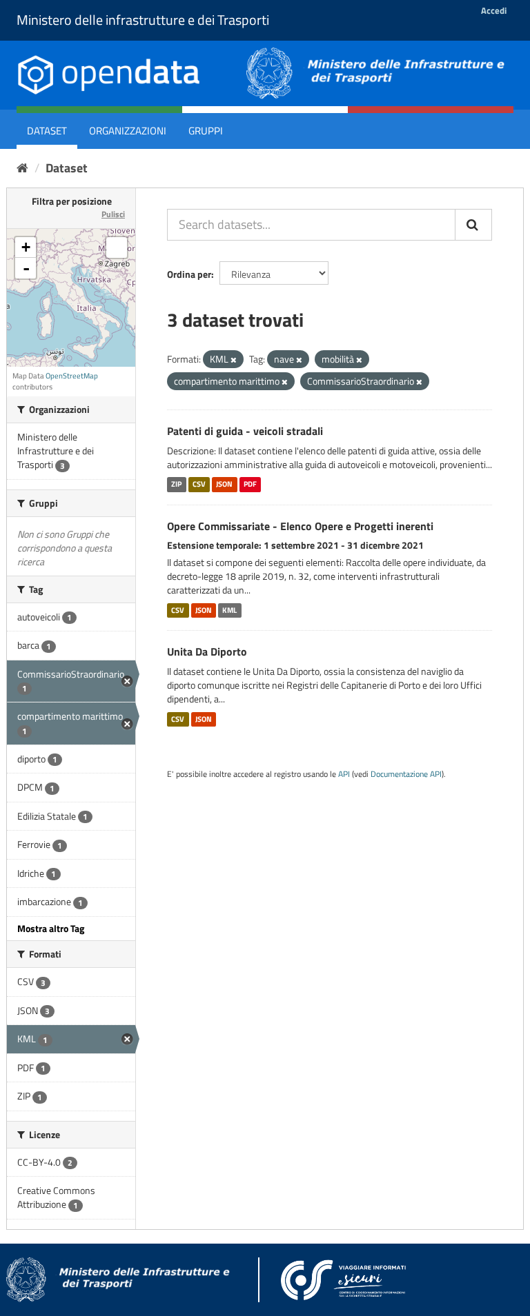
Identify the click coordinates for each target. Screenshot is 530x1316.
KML (229, 610)
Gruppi (205, 131)
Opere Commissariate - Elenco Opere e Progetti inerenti (300, 526)
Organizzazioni (127, 131)
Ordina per (189, 274)
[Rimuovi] (233, 359)
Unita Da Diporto (207, 651)
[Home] (22, 168)
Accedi (494, 10)
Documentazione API (406, 774)
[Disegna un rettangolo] (116, 247)
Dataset (47, 131)
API (344, 774)
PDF (250, 484)
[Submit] (473, 225)
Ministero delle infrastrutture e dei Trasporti (143, 19)
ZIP (176, 484)
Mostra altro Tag (50, 928)
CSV (199, 484)
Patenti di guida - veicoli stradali (245, 431)
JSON (224, 484)
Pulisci (113, 214)
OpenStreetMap (72, 375)
